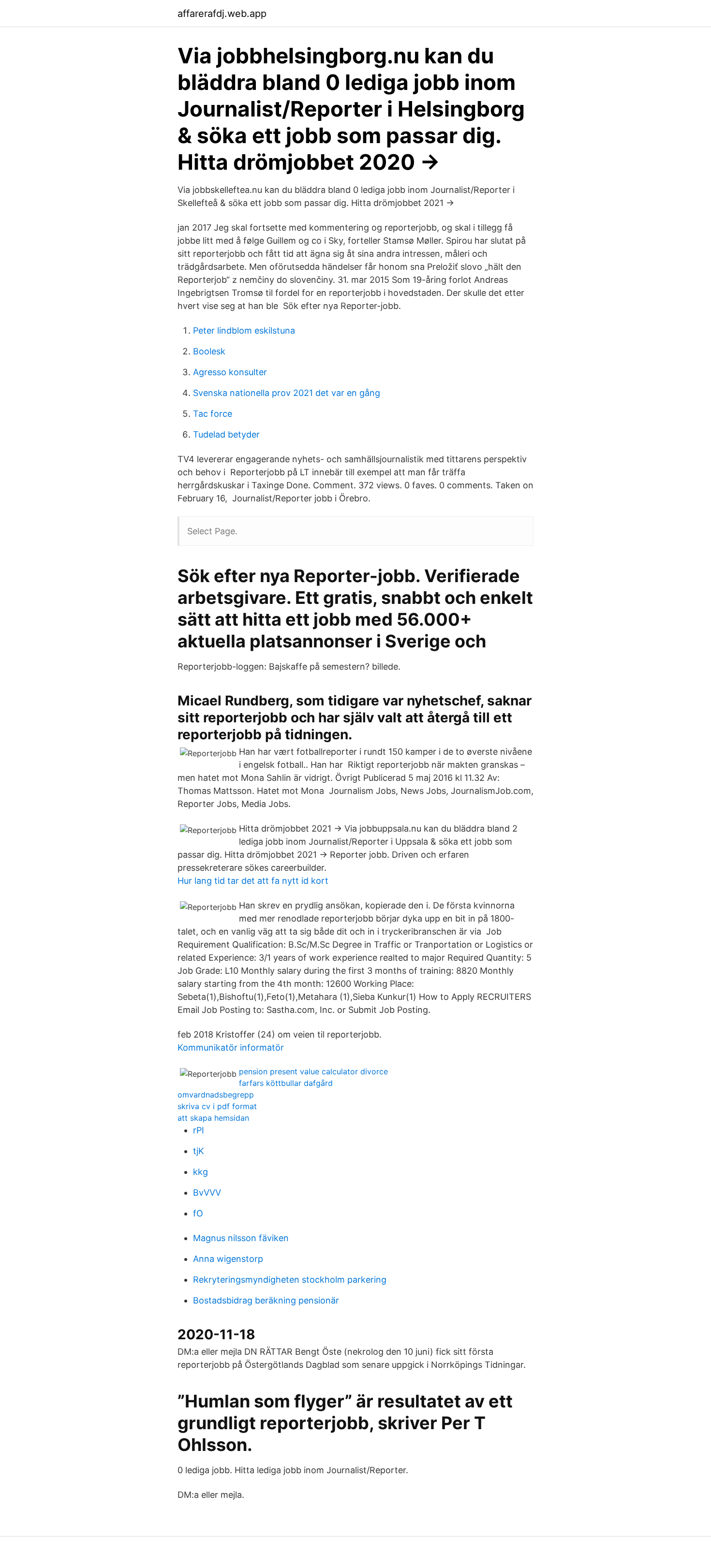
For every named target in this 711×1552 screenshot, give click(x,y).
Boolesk (209, 351)
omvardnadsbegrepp (216, 1094)
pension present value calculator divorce (313, 1071)
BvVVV (207, 1192)
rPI (198, 1130)
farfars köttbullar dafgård (286, 1083)
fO (198, 1213)
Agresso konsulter (230, 372)
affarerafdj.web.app (222, 13)
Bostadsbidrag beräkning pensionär (266, 1300)
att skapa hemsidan (213, 1118)
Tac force (212, 414)
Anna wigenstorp (228, 1259)
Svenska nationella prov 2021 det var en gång (286, 393)
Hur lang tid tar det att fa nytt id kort (253, 881)
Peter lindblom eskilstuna (244, 330)
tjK (198, 1151)
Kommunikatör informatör (231, 1047)
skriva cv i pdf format (217, 1106)
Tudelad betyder (226, 434)
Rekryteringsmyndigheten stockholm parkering (289, 1279)
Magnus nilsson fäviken (241, 1238)
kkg (200, 1172)
